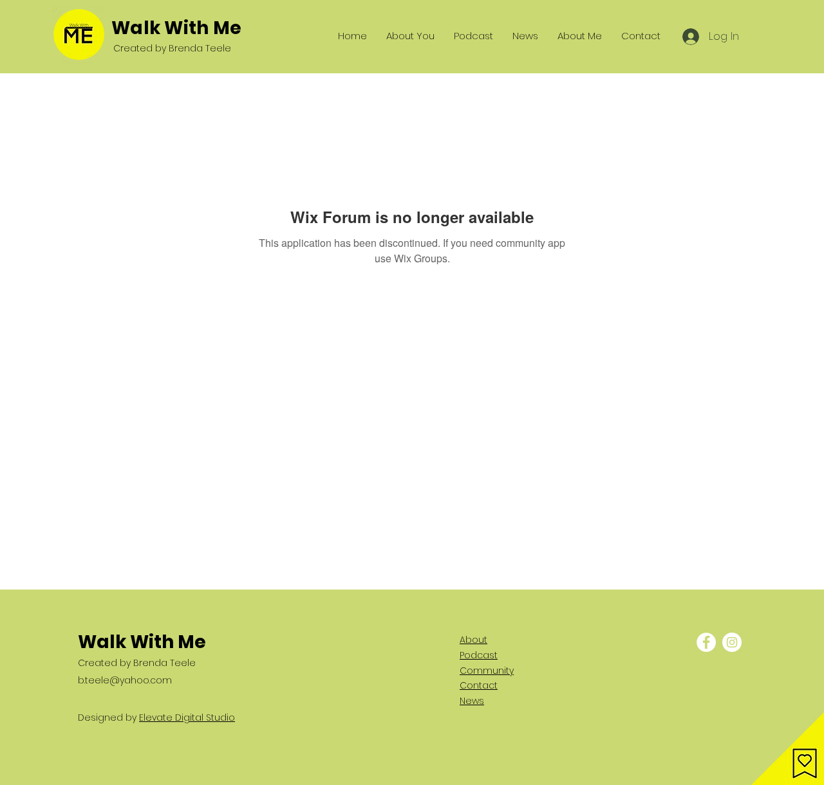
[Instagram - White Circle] (732, 642)
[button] (787, 748)
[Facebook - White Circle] (706, 642)
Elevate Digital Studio (187, 717)
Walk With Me (176, 28)
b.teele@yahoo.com (125, 680)
